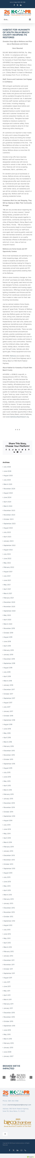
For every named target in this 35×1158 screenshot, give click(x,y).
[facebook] (9, 1150)
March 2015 (8, 790)
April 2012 (7, 943)
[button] (4, 1077)
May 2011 (7, 991)
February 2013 (9, 899)
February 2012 (9, 951)
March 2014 (8, 842)
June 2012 (7, 934)
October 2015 (8, 759)
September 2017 (9, 698)
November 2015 (9, 755)
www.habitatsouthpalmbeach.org (17, 417)
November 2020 (9, 606)
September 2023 (9, 523)
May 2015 (7, 781)
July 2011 (7, 982)
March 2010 (8, 1039)
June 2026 (7, 471)
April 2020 (7, 619)
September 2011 (9, 973)
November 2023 (9, 515)
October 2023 (8, 519)
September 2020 (9, 611)
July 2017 (7, 707)
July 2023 (7, 532)
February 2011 (8, 1004)
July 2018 (7, 672)
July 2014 (7, 825)
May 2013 (7, 886)
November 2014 (9, 807)
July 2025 (7, 480)
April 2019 (7, 646)
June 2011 (7, 986)
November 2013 (9, 860)
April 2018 (7, 676)
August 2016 (8, 724)
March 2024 (8, 506)
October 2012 (8, 916)
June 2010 (7, 1030)
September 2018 (9, 663)
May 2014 (7, 833)
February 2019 (9, 650)
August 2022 (8, 550)
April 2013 (7, 890)
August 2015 (8, 768)
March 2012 (8, 947)
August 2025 (8, 475)
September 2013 (9, 868)
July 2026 (7, 467)
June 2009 (7, 1052)
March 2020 (8, 624)
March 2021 (8, 593)
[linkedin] (17, 1150)
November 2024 (9, 488)
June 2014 (7, 829)
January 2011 (8, 1008)
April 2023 (7, 537)
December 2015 (9, 750)
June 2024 (7, 497)
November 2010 (9, 1017)
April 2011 (7, 995)
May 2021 (7, 585)
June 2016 (7, 729)
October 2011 (8, 969)
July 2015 (7, 772)
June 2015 (7, 777)
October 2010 (8, 1021)
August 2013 (8, 873)
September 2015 (9, 764)
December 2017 (9, 689)
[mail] (21, 1150)
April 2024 (7, 502)
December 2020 (9, 602)
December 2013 (9, 855)
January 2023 (8, 541)
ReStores (13, 356)
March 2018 (8, 681)
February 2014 (9, 847)
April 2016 (7, 737)
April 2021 (7, 589)
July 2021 (7, 576)
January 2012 (8, 956)
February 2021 (9, 598)
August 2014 (8, 820)
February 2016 (9, 746)
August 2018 (8, 668)
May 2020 (7, 615)
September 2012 (9, 921)
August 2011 (8, 978)
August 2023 (8, 528)
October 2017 (8, 694)
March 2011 (7, 999)
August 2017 (8, 702)
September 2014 (9, 816)
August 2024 (8, 493)
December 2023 (9, 510)
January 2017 (8, 711)
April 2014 (7, 838)
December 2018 (9, 659)
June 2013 (7, 881)
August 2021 (8, 571)
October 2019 (8, 633)
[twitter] (13, 1150)
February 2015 (9, 794)
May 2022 (7, 563)
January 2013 (8, 903)
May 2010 (7, 1034)
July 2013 (7, 877)
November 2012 (9, 912)
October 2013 (8, 864)
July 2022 (7, 554)
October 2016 (8, 716)
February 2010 (9, 1043)
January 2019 (8, 654)
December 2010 (9, 1012)
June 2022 (7, 558)
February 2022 (9, 567)
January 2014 (8, 851)
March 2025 (8, 484)
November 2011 (9, 964)
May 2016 (7, 733)
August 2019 (8, 637)
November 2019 (9, 628)
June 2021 (7, 580)
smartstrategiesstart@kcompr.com (19, 1105)
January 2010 (8, 1047)
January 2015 (8, 799)
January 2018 (8, 685)
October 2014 (8, 812)
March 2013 (8, 895)
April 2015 (7, 785)
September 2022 (9, 545)
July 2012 (7, 929)
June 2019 (7, 641)
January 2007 (8, 1056)
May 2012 (7, 938)
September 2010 (9, 1026)
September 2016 (9, 720)
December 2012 (9, 908)
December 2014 (9, 803)
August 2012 (8, 925)
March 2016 (8, 742)
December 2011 (9, 960)
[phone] (25, 1150)
